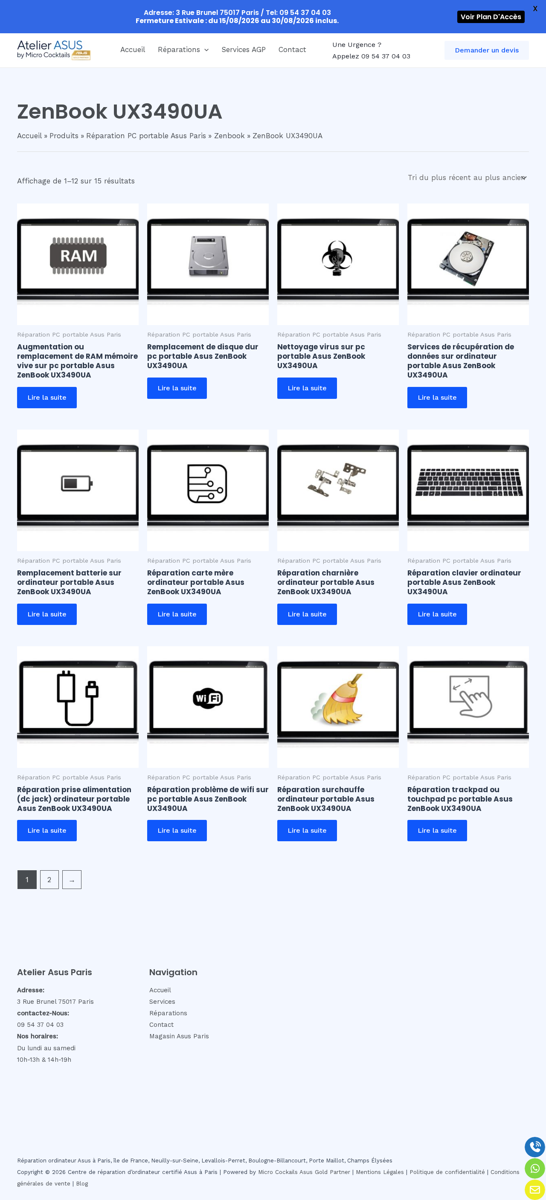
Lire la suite (47, 397)
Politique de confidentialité (447, 1172)
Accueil (132, 49)
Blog (82, 1183)
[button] (204, 49)
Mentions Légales (380, 1172)
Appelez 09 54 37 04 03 (371, 56)
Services (162, 1001)
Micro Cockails (278, 1172)
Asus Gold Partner (324, 1172)
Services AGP (243, 49)
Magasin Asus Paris (179, 1036)
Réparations (179, 49)
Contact (292, 49)
